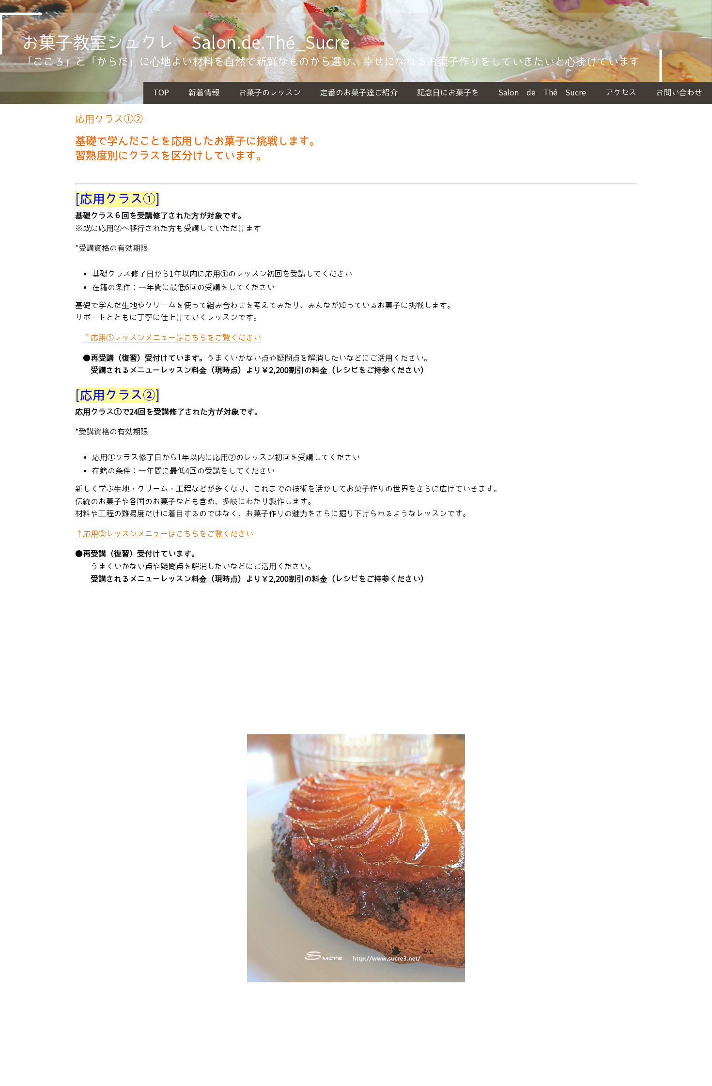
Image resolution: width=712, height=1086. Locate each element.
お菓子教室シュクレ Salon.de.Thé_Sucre (186, 43)
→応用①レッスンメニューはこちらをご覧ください (172, 337)
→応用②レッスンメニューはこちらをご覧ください (164, 534)
